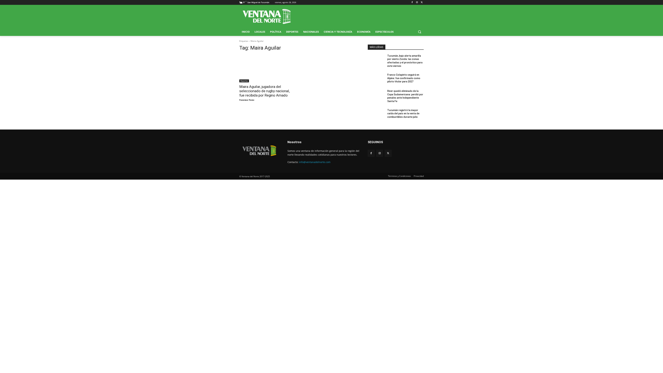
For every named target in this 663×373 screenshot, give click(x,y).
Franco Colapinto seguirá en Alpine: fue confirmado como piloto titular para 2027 (403, 78)
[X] (422, 2)
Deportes (244, 81)
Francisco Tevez (246, 100)
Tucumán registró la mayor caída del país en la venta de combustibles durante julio (403, 113)
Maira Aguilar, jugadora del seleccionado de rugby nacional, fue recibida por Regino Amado (264, 91)
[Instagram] (417, 2)
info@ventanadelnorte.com (314, 162)
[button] (419, 32)
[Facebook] (412, 2)
